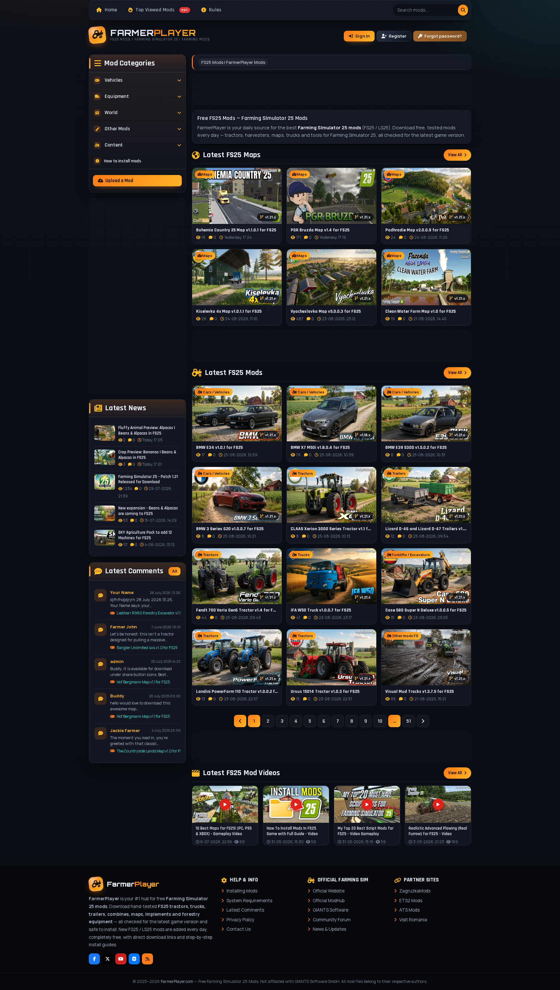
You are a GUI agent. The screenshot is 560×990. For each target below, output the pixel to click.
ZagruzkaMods (414, 891)
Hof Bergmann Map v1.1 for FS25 (143, 682)
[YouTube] (120, 958)
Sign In (362, 36)
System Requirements (249, 900)
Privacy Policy (240, 920)
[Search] (463, 10)
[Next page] (423, 721)
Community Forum (332, 920)
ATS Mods (409, 910)
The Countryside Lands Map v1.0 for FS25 (149, 751)
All (174, 571)
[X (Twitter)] (107, 958)
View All (455, 154)
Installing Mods (242, 891)
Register (397, 36)
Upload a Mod (119, 181)
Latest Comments (245, 910)
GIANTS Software (330, 910)
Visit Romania (413, 920)
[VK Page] (134, 958)
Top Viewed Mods (161, 9)
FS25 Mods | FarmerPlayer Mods (233, 62)
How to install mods (122, 161)
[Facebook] (94, 958)
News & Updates (329, 929)
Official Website (328, 891)
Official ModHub (328, 900)
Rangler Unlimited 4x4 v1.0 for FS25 (147, 647)
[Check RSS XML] (147, 958)
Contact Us (239, 929)
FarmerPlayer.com (177, 981)
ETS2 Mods (410, 900)
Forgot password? (443, 36)
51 (408, 721)
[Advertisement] (137, 296)
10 (380, 721)
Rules (215, 9)
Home (111, 9)
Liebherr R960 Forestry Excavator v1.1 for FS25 (149, 613)
